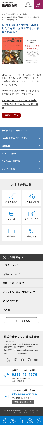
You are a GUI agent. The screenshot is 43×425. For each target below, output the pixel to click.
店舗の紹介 (7, 146)
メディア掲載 (21, 14)
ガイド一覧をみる (21, 321)
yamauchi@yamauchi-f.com (27, 350)
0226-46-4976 (24, 374)
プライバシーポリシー (32, 410)
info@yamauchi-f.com (25, 347)
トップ (4, 14)
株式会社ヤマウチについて (15, 130)
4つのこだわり (9, 153)
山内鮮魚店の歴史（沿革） (15, 138)
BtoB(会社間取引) (11, 161)
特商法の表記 (17, 410)
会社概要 (11, 14)
